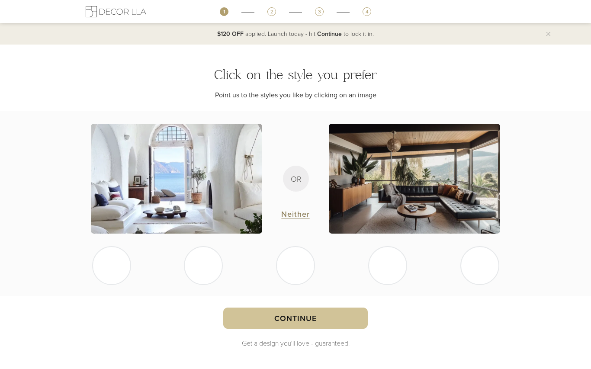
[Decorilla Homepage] (116, 11)
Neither (295, 214)
